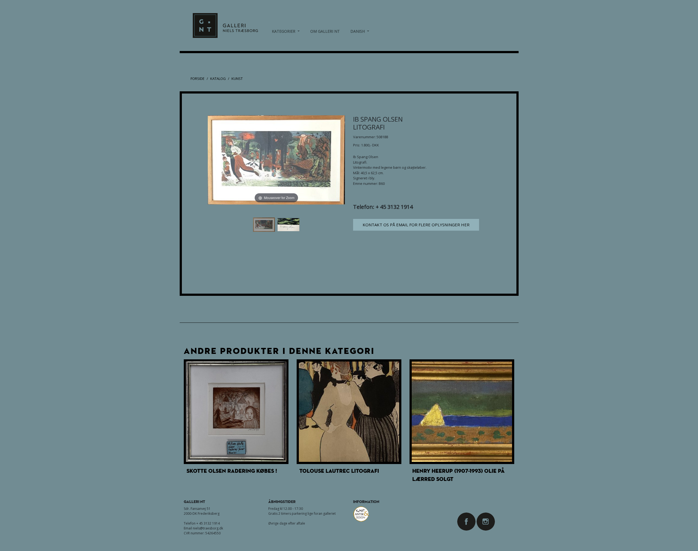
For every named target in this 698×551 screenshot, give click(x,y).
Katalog (218, 78)
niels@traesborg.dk (208, 528)
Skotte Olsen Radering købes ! (231, 470)
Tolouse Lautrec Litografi (339, 470)
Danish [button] (359, 31)
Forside (197, 78)
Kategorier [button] (286, 31)
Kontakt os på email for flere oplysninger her (416, 224)
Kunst (237, 78)
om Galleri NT (325, 31)
